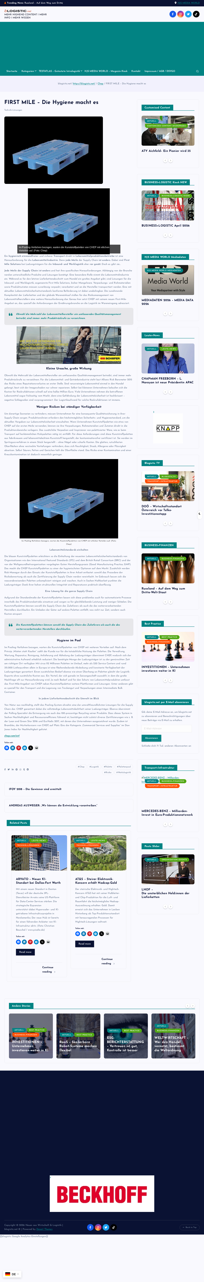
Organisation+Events (174, 860)
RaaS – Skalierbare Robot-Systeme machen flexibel (30, 1046)
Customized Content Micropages (166, 126)
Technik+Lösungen (13, 110)
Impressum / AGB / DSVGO (160, 71)
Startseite (11, 71)
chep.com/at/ (12, 736)
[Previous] (165, 160)
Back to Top (191, 1227)
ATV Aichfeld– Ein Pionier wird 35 (166, 151)
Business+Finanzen (173, 559)
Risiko (108, 772)
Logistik (95, 767)
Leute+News (39, 841)
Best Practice (169, 637)
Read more (25, 952)
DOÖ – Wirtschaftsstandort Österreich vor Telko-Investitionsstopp (162, 510)
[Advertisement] (102, 44)
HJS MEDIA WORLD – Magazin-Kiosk (106, 71)
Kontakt (135, 71)
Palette (108, 767)
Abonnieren (151, 738)
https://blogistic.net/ (84, 84)
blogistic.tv (169, 477)
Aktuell (21, 841)
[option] (168, 135)
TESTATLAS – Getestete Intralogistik (59, 71)
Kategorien (28, 71)
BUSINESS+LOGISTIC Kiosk (176, 196)
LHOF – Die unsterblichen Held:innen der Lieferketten (165, 893)
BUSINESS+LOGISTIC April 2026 (166, 225)
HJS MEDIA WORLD (189, 3)
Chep (100, 84)
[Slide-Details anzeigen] (168, 427)
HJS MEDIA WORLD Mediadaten (164, 270)
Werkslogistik (124, 772)
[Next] (170, 160)
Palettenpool (125, 767)
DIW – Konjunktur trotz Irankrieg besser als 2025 (173, 1046)
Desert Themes (44, 1229)
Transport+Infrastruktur (162, 481)
